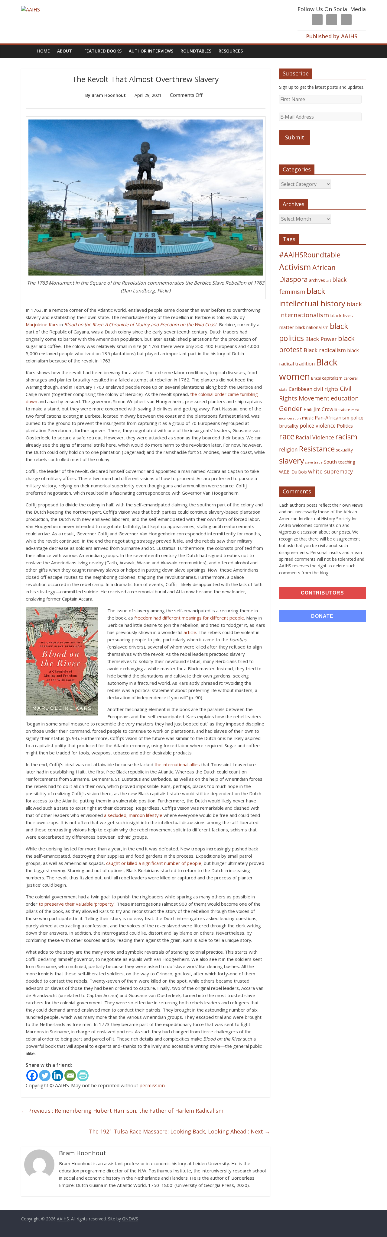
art (328, 280)
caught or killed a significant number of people (153, 863)
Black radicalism (325, 350)
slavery (291, 460)
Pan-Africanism (332, 417)
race (286, 436)
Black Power (321, 339)
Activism (295, 267)
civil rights (326, 388)
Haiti (308, 409)
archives (317, 280)
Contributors (322, 592)
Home (43, 51)
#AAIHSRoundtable (309, 255)
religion (288, 449)
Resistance (317, 449)
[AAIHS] (30, 9)
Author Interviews (151, 51)
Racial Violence (315, 437)
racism (346, 437)
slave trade (314, 462)
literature (342, 409)
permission (152, 1085)
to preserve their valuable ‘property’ (77, 904)
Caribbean (300, 389)
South (330, 462)
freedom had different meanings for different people (189, 618)
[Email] (70, 1075)
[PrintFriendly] (83, 1075)
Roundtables (195, 51)
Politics (345, 425)
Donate (322, 616)
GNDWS (130, 1219)
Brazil (316, 378)
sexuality (344, 450)
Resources (231, 51)
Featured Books (103, 51)
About (64, 51)
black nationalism (312, 327)
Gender (290, 408)
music (308, 418)
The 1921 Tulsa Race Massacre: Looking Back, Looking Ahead (179, 1131)
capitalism (332, 378)
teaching (346, 462)
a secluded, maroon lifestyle (133, 815)
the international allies (177, 764)
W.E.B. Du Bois (293, 472)
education (345, 398)
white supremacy (330, 471)
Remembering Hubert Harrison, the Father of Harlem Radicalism (122, 1110)
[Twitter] (44, 1075)
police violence (318, 425)
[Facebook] (32, 1075)
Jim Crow (323, 409)
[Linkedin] (57, 1075)
